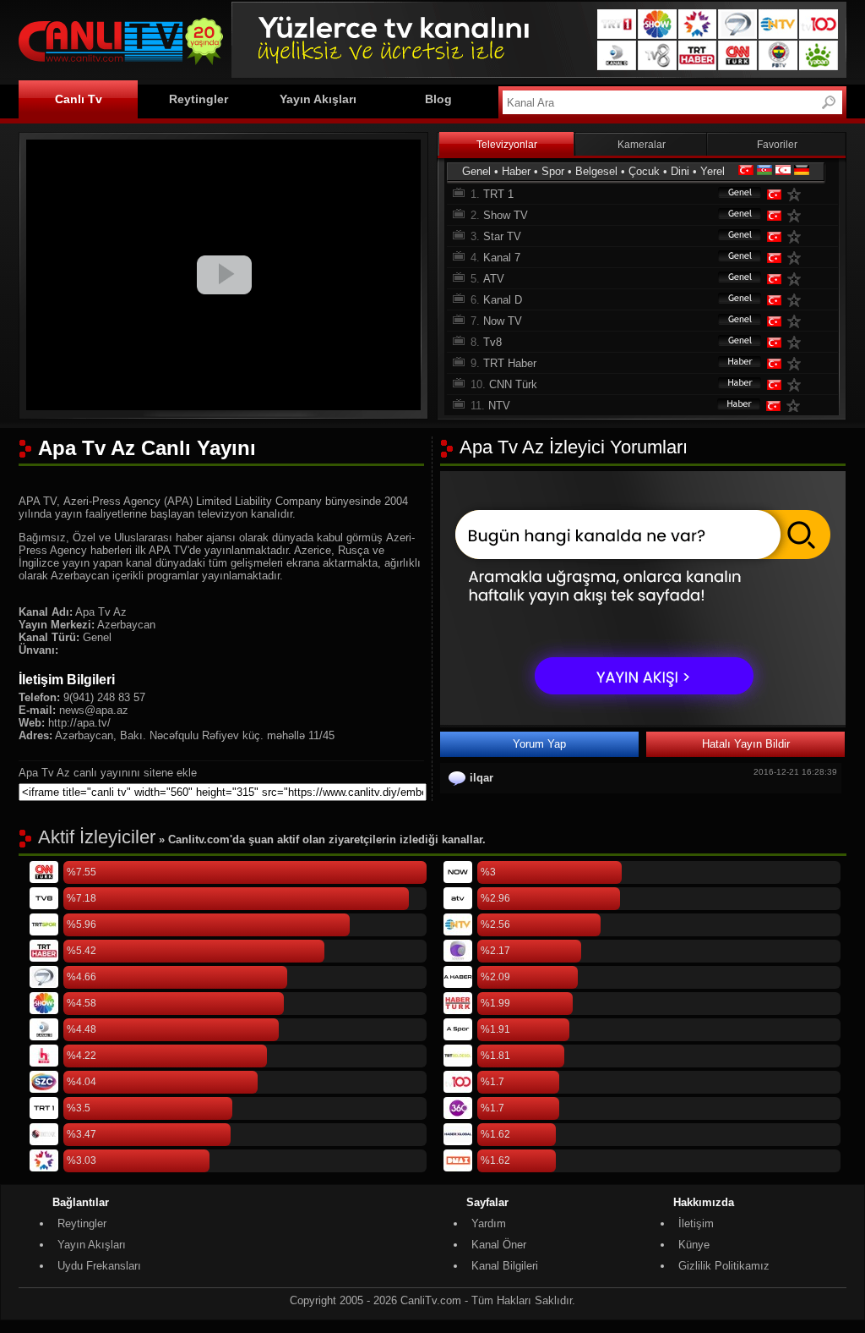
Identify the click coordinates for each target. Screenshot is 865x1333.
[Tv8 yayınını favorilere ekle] (797, 342)
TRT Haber (509, 363)
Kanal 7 (501, 257)
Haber (516, 171)
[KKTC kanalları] (783, 171)
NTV (499, 405)
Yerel (712, 171)
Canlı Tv (78, 99)
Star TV (502, 236)
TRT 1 (498, 194)
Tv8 (492, 342)
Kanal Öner (498, 1244)
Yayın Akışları (318, 99)
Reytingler (198, 99)
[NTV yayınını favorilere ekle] (796, 405)
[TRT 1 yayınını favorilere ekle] (797, 194)
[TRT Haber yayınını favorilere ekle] (797, 363)
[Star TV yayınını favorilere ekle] (797, 236)
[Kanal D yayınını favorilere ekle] (797, 299)
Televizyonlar (506, 145)
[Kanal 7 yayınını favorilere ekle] (797, 257)
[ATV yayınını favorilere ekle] (797, 278)
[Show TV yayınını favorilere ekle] (797, 215)
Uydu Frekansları (99, 1265)
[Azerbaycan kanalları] (764, 171)
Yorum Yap (539, 744)
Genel (476, 171)
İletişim (696, 1223)
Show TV (505, 215)
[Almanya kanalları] (801, 171)
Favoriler (777, 145)
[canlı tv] (121, 67)
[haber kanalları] (731, 363)
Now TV (502, 321)
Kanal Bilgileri (504, 1265)
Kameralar (641, 145)
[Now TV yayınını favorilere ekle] (797, 321)
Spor (552, 171)
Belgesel (596, 171)
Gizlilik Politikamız (724, 1265)
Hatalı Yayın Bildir (746, 744)
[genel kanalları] (731, 194)
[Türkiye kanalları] (745, 171)
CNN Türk (513, 384)
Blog (438, 99)
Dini (680, 171)
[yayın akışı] (643, 721)
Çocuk (644, 171)
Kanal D (502, 299)
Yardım (488, 1223)
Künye (694, 1244)
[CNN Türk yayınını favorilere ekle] (797, 384)
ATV (493, 278)
